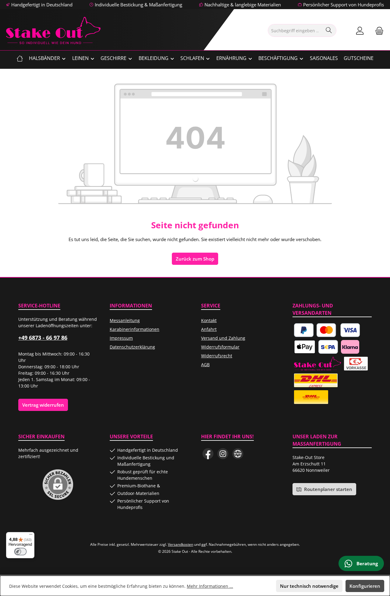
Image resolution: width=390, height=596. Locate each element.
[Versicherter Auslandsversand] (316, 380)
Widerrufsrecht (216, 356)
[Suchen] (329, 30)
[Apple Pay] (304, 347)
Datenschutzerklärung (132, 347)
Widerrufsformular (220, 347)
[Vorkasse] (356, 363)
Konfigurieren (364, 586)
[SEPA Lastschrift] (328, 347)
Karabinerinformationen (134, 329)
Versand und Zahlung (223, 338)
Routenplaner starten (327, 489)
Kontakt (209, 320)
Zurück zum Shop (195, 259)
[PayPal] (304, 330)
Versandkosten (180, 544)
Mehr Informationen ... (210, 586)
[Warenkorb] (377, 30)
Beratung (366, 563)
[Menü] (30, 535)
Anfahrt (209, 329)
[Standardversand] (311, 397)
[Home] (20, 58)
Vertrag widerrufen (43, 405)
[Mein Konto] (360, 30)
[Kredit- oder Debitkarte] (338, 330)
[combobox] (295, 30)
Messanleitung (125, 320)
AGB (205, 364)
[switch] (20, 551)
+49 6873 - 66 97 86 (42, 337)
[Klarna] (350, 347)
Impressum (121, 338)
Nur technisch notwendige (309, 586)
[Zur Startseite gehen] (53, 30)
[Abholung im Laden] (317, 363)
